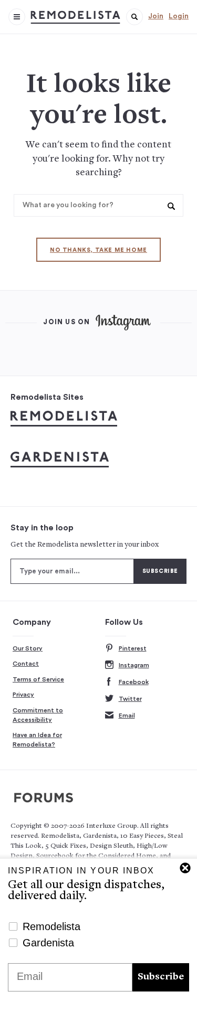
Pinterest (133, 648)
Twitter (130, 699)
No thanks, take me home (98, 250)
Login (179, 16)
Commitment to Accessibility (38, 715)
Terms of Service (38, 679)
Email (127, 715)
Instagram (134, 665)
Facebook (134, 682)
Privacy (23, 694)
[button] (134, 16)
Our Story (28, 648)
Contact (26, 663)
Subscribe (161, 977)
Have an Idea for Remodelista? (37, 740)
